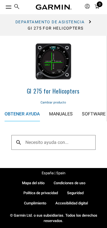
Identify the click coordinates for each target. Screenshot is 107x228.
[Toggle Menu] (3, 5)
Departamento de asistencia (49, 22)
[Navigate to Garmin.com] (53, 7)
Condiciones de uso (69, 183)
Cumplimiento (35, 203)
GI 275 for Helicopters (53, 91)
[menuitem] (17, 7)
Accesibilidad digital (71, 203)
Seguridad (75, 193)
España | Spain (53, 173)
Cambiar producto (53, 102)
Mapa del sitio (33, 183)
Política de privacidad (40, 193)
